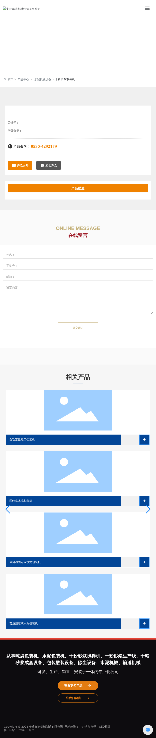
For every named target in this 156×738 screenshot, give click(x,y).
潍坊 (94, 726)
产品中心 (23, 79)
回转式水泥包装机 (20, 500)
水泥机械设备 (42, 79)
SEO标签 (104, 726)
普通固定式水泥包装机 (23, 623)
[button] (8, 509)
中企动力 (84, 726)
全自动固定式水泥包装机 (25, 562)
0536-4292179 (44, 146)
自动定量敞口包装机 (22, 439)
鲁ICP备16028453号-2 (19, 730)
